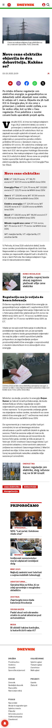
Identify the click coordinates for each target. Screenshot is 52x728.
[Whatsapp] (34, 83)
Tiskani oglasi (36, 665)
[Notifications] (4, 723)
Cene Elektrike (11, 486)
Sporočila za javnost (16, 670)
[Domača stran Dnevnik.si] (25, 5)
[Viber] (18, 83)
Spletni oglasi (36, 662)
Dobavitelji (30, 486)
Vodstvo (12, 665)
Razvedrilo (12, 688)
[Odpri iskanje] (47, 4)
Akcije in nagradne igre (17, 706)
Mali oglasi (35, 670)
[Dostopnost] (9, 4)
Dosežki (11, 667)
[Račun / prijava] (44, 4)
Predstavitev (13, 662)
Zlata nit (34, 685)
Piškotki (11, 711)
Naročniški (12, 703)
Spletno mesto (14, 708)
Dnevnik (11, 682)
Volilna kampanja (15, 717)
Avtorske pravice (15, 714)
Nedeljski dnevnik (15, 685)
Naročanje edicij (15, 691)
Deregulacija (11, 491)
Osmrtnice (35, 667)
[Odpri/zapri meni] (6, 5)
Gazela (33, 682)
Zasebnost (13, 719)
